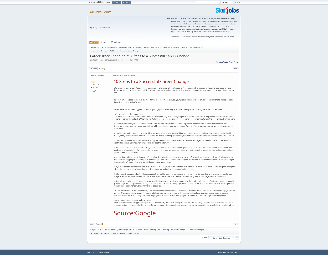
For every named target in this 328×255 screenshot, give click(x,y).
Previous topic (222, 62)
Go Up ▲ (238, 252)
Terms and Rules (227, 252)
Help (219, 252)
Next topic (233, 62)
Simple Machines (104, 252)
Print (236, 69)
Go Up (92, 224)
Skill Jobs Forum (100, 12)
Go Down (93, 69)
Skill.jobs (174, 19)
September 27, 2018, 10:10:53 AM (124, 76)
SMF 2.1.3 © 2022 (92, 252)
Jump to (205, 238)
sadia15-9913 (97, 75)
